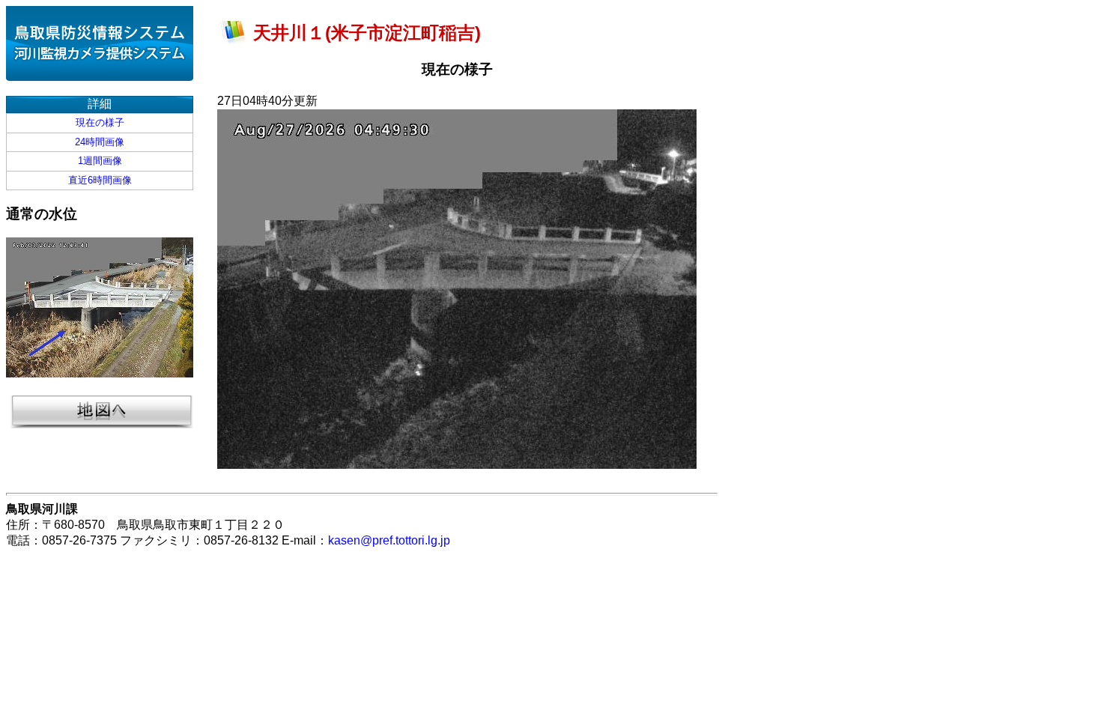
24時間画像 (99, 142)
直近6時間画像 (100, 180)
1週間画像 (100, 160)
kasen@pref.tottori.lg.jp (389, 540)
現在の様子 (100, 122)
